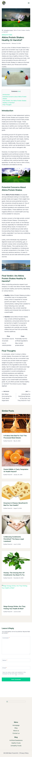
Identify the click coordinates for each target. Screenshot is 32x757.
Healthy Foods (16, 743)
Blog (16, 728)
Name (4, 660)
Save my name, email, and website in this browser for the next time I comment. (14, 672)
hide (19, 91)
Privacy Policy (24, 753)
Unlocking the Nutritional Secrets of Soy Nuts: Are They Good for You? (24, 396)
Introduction (6, 94)
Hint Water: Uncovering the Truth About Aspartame (7, 396)
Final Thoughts (7, 104)
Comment (6, 638)
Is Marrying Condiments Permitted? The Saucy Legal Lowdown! (14, 539)
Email (4, 668)
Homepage (16, 725)
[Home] (2, 30)
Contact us (16, 733)
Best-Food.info (6, 43)
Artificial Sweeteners (16, 740)
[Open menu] (28, 3)
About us (16, 730)
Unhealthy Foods (7, 34)
